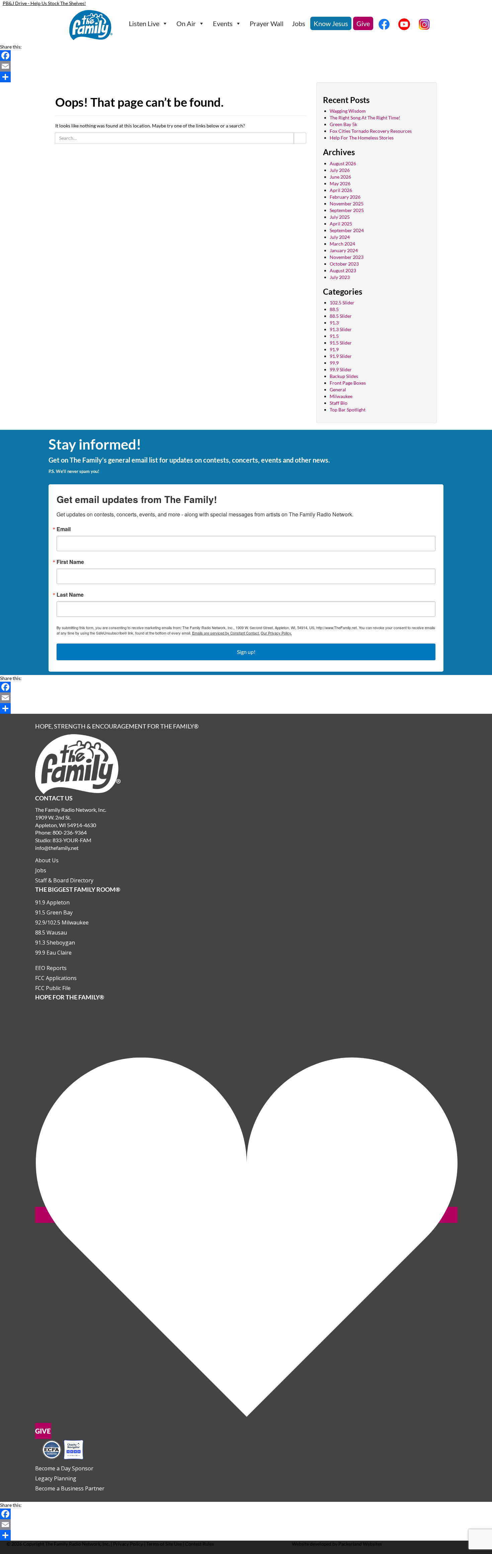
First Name (70, 562)
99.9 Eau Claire (53, 952)
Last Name (70, 594)
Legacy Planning (55, 1478)
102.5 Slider (342, 302)
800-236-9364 (70, 832)
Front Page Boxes (348, 383)
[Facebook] (246, 55)
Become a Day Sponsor (64, 1468)
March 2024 (342, 244)
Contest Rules (199, 1544)
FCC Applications (56, 978)
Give (363, 23)
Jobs (298, 23)
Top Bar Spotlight (347, 409)
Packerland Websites (360, 1544)
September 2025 (347, 210)
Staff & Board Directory (64, 880)
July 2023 (340, 277)
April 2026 (341, 190)
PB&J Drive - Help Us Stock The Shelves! (44, 3)
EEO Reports (51, 968)
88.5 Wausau (51, 932)
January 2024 (344, 250)
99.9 (334, 363)
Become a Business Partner (69, 1488)
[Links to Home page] (78, 763)
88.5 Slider (341, 316)
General (338, 389)
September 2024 (347, 230)
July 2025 (340, 217)
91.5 (334, 336)
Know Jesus (331, 23)
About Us (47, 860)
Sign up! (246, 652)
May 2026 (340, 183)
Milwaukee (341, 396)
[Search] (300, 138)
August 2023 (343, 270)
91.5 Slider (341, 343)
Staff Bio (338, 403)
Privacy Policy (128, 1544)
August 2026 (343, 163)
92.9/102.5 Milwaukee (62, 922)
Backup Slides (344, 376)
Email (64, 529)
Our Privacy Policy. (276, 633)
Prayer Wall (266, 23)
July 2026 (340, 170)
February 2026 (345, 197)
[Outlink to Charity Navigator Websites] (62, 1449)
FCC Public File (53, 988)
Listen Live (144, 23)
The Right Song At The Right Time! (365, 117)
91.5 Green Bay (54, 912)
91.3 (334, 322)
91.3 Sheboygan (55, 942)
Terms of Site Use (164, 1544)
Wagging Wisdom (348, 111)
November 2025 (346, 203)
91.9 (334, 349)
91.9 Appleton (52, 902)
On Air (186, 23)
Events (223, 23)
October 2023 (344, 264)
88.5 (334, 309)
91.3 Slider (341, 329)
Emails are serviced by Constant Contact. (226, 633)
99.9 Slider (341, 369)
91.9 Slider (341, 356)
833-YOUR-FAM (72, 840)
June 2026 (340, 177)
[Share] (246, 77)
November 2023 (346, 257)
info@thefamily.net (57, 848)
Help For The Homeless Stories (362, 137)
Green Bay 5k (343, 124)
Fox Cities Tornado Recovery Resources (371, 131)
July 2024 (340, 237)
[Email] (246, 66)
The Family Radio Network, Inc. (77, 1544)
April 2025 (341, 223)
